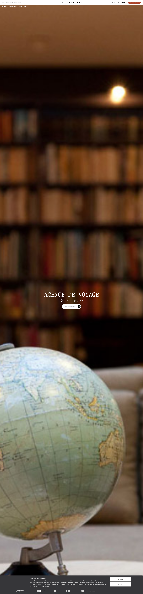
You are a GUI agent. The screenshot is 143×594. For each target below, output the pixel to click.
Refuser (120, 584)
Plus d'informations (43, 586)
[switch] (54, 591)
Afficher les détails (91, 591)
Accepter (120, 579)
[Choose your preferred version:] (113, 2)
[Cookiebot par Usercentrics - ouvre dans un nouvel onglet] (19, 591)
